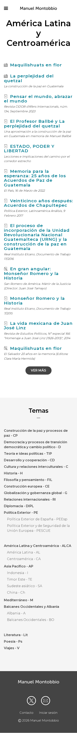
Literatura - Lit (16, 635)
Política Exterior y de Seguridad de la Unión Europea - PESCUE (38, 528)
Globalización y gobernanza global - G (35, 493)
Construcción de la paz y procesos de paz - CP (36, 433)
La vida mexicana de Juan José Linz (38, 325)
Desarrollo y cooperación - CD (29, 460)
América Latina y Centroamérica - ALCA (37, 546)
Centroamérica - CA (24, 559)
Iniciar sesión (48, 713)
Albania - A (16, 613)
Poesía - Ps (13, 641)
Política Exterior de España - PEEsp (37, 519)
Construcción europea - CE (26, 486)
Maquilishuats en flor (36, 64)
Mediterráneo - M (18, 600)
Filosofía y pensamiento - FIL (28, 480)
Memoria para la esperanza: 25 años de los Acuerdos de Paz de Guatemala (35, 178)
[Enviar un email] (45, 700)
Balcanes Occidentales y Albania (31, 607)
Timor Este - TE (19, 579)
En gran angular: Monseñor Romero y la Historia (31, 273)
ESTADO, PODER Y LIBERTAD (29, 148)
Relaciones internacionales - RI (30, 499)
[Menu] (8, 8)
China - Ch (16, 592)
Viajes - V (12, 648)
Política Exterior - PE (21, 513)
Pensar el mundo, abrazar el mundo (38, 98)
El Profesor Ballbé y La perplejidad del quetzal (34, 123)
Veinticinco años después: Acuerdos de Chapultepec (38, 203)
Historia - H (13, 473)
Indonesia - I (17, 573)
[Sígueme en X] (31, 700)
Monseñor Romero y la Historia (34, 300)
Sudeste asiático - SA (24, 586)
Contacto (26, 713)
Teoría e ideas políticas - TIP (28, 454)
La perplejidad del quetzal (29, 78)
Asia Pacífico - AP (18, 566)
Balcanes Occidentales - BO (30, 620)
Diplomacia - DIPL (19, 506)
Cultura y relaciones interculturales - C (36, 467)
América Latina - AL (23, 552)
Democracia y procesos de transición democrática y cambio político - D (35, 444)
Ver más (38, 370)
